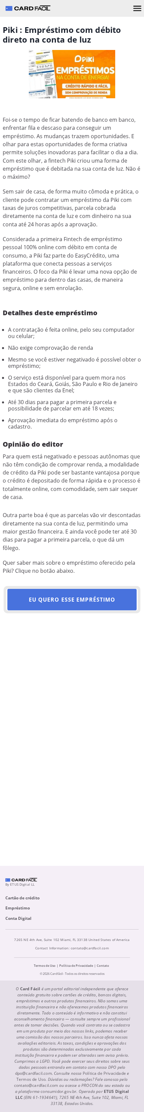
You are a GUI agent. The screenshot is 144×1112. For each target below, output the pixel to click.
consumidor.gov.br (58, 1091)
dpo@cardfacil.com (33, 1073)
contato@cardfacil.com (90, 948)
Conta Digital (18, 918)
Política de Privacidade (76, 965)
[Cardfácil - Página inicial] (28, 8)
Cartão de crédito (22, 898)
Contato (103, 965)
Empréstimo (17, 908)
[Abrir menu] (137, 8)
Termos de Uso (45, 965)
